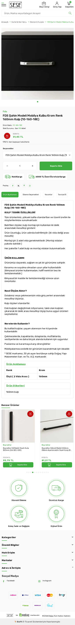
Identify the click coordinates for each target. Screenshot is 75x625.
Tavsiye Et (62, 194)
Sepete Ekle (56, 166)
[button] (37, 101)
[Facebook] (3, 581)
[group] (37, 64)
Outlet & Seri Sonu (19, 22)
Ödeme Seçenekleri (31, 194)
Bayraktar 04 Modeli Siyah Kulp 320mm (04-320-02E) (16, 449)
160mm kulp (12, 392)
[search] (70, 13)
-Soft (18, 621)
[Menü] (3, 4)
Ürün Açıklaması (10, 194)
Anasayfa (4, 22)
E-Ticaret (27, 621)
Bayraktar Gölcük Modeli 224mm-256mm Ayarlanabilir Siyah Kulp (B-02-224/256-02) (56, 449)
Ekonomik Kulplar (37, 22)
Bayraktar (7, 445)
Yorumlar (48, 194)
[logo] (15, 4)
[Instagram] (39, 581)
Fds (5, 111)
